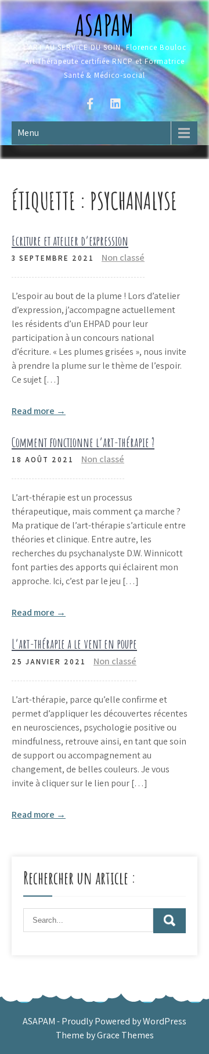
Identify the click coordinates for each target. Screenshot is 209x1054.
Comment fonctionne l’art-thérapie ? (83, 442)
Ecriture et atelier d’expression (70, 241)
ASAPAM (104, 24)
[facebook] (90, 105)
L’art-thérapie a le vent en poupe (74, 644)
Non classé (123, 257)
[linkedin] (116, 105)
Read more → (39, 411)
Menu (28, 133)
